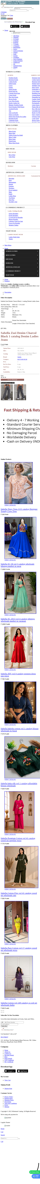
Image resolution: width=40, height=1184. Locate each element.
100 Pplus (16, 36)
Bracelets (11, 178)
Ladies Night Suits (14, 237)
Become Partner (9, 1055)
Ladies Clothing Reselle (15, 211)
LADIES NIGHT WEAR (15, 234)
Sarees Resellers (13, 213)
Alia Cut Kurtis (13, 113)
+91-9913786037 (7, 1)
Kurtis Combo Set (14, 103)
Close (11, 15)
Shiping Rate (8, 1088)
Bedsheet (10, 166)
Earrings (11, 186)
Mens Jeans (12, 139)
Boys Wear (12, 155)
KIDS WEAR (12, 152)
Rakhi (10, 194)
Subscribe (4, 1026)
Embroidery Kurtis (14, 122)
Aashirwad (16, 62)
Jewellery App (13, 202)
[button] (20, 1181)
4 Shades (16, 41)
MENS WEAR (12, 129)
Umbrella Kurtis (13, 120)
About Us (7, 1052)
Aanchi (15, 56)
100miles (16, 37)
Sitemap (6, 1107)
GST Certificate (9, 1060)
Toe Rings (12, 198)
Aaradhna (16, 57)
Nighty (11, 239)
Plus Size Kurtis (13, 97)
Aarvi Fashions (17, 59)
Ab (14, 64)
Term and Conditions (10, 1103)
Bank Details (8, 1058)
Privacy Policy (8, 1097)
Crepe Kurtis (12, 95)
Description (7, 292)
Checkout (10, 18)
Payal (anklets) (13, 190)
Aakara (15, 52)
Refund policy (8, 1098)
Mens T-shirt (12, 137)
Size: (2, 375)
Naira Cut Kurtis (14, 114)
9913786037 (4, 1037)
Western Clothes (13, 225)
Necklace (11, 188)
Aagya (15, 49)
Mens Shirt (12, 133)
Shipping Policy (9, 1100)
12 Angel (16, 39)
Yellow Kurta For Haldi (16, 135)
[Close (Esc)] (1, 1010)
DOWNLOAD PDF (8, 383)
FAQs (6, 1105)
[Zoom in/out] (3, 1010)
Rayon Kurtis (13, 99)
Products (7, 281)
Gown (10, 85)
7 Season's (16, 46)
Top (10, 111)
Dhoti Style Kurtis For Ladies (17, 116)
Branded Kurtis (13, 118)
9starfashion (16, 47)
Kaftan (11, 87)
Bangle (11, 184)
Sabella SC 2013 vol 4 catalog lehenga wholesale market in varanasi (18, 620)
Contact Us (10, 3)
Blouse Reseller (13, 219)
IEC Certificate (8, 1062)
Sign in (16, 3)
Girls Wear (12, 157)
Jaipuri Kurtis (13, 89)
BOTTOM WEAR (22, 359)
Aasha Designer (18, 61)
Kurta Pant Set (13, 91)
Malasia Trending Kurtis (16, 105)
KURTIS (10, 75)
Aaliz (14, 54)
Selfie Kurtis (12, 83)
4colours (15, 42)
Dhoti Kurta (12, 141)
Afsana (15, 67)
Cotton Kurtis (13, 81)
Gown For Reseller (14, 223)
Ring (10, 180)
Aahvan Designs (18, 51)
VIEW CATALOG (10, 505)
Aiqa (14, 69)
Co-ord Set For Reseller (16, 217)
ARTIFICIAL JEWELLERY (16, 176)
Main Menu (7, 245)
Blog (5, 1057)
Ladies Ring (12, 196)
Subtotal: (3, 17)
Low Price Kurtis (14, 101)
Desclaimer (7, 1102)
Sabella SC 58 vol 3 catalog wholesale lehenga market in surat (17, 565)
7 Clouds (16, 44)
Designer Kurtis (13, 80)
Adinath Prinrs (17, 66)
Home (6, 30)
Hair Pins (11, 200)
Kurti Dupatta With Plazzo (16, 107)
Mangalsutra (12, 182)
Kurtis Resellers (13, 215)
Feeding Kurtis (13, 78)
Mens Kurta (12, 131)
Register (21, 3)
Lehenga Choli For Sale (16, 221)
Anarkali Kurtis (13, 109)
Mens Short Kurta (14, 143)
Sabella (19, 357)
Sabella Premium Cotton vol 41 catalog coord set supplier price (18, 839)
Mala (10, 192)
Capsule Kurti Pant (14, 93)
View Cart (4, 18)
